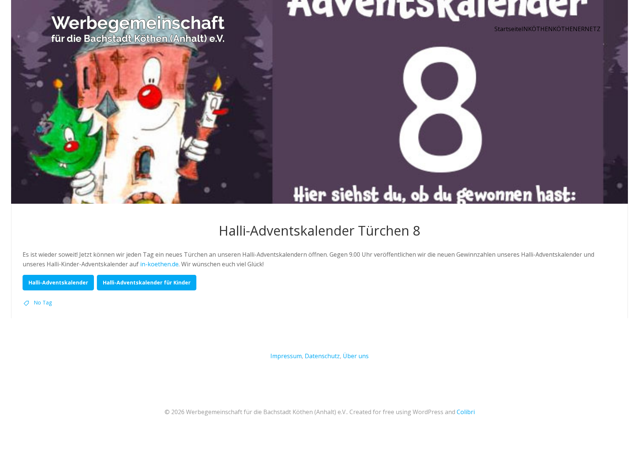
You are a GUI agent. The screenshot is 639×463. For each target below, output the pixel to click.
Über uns (356, 356)
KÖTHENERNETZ (577, 29)
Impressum (286, 356)
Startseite (507, 29)
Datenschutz (322, 356)
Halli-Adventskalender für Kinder (146, 282)
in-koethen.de (159, 264)
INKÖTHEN (537, 29)
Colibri (466, 412)
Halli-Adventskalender (58, 282)
